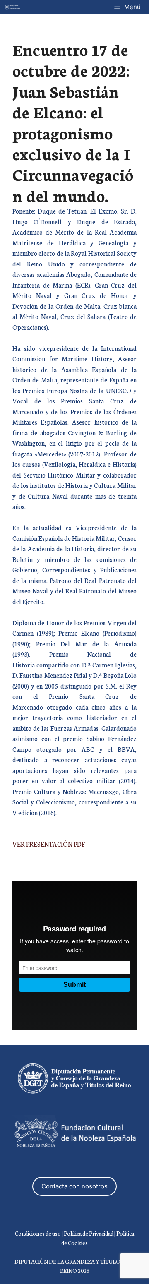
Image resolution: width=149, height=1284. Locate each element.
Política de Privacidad (88, 1233)
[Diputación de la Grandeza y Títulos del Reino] (12, 7)
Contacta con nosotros (74, 1186)
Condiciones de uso (38, 1233)
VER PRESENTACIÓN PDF (48, 844)
